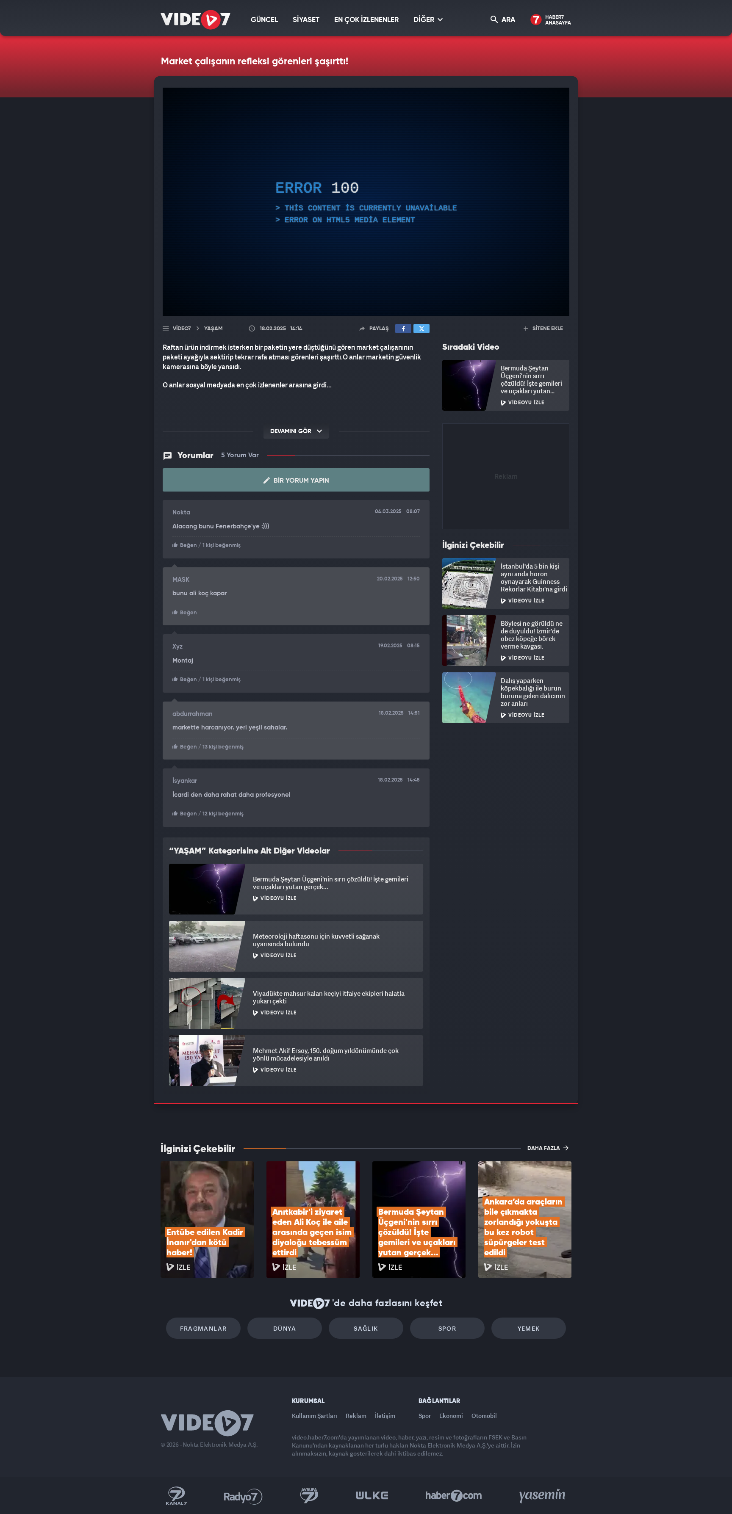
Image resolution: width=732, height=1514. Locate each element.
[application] (366, 202)
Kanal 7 (176, 1495)
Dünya (284, 1328)
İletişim (385, 1416)
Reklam (356, 1416)
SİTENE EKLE (547, 329)
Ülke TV (372, 1495)
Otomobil (484, 1416)
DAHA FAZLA (544, 1148)
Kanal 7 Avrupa (309, 1495)
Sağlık (366, 1328)
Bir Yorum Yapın (300, 481)
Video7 (182, 329)
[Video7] (195, 20)
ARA (507, 20)
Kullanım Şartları (314, 1416)
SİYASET (306, 20)
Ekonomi (451, 1416)
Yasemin (543, 1495)
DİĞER (424, 20)
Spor (447, 1328)
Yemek (529, 1328)
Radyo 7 (243, 1495)
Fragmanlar (203, 1328)
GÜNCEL (264, 20)
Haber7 (454, 1495)
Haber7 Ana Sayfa (550, 20)
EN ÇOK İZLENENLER (366, 20)
